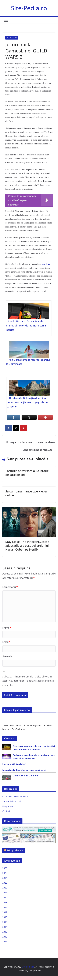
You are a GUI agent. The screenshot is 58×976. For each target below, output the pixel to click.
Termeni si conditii (11, 801)
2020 (4, 897)
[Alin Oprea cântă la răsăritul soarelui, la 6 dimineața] (29, 349)
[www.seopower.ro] (29, 828)
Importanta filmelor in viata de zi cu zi (24, 769)
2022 (4, 887)
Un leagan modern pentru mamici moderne (30, 442)
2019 (4, 902)
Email (6, 642)
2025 (4, 873)
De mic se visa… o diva (25, 775)
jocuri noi (46, 264)
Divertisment (12, 38)
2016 (4, 917)
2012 (4, 936)
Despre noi (7, 806)
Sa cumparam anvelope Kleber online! (26, 493)
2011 (4, 941)
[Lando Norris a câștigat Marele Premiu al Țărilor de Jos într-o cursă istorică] (28, 311)
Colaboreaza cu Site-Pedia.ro (16, 796)
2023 (4, 882)
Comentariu (10, 587)
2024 (4, 877)
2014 (4, 926)
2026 (4, 868)
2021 (4, 892)
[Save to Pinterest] (23, 428)
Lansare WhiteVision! (14, 764)
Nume (6, 627)
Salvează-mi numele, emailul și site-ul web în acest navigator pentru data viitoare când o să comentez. (28, 681)
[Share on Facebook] (8, 428)
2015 (4, 922)
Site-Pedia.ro (29, 8)
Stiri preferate (15, 850)
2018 (4, 907)
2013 (4, 931)
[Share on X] (16, 428)
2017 (4, 912)
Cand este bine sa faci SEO (37, 449)
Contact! (6, 811)
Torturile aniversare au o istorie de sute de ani (27, 473)
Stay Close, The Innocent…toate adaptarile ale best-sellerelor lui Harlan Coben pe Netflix (27, 545)
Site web (7, 656)
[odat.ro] (29, 834)
